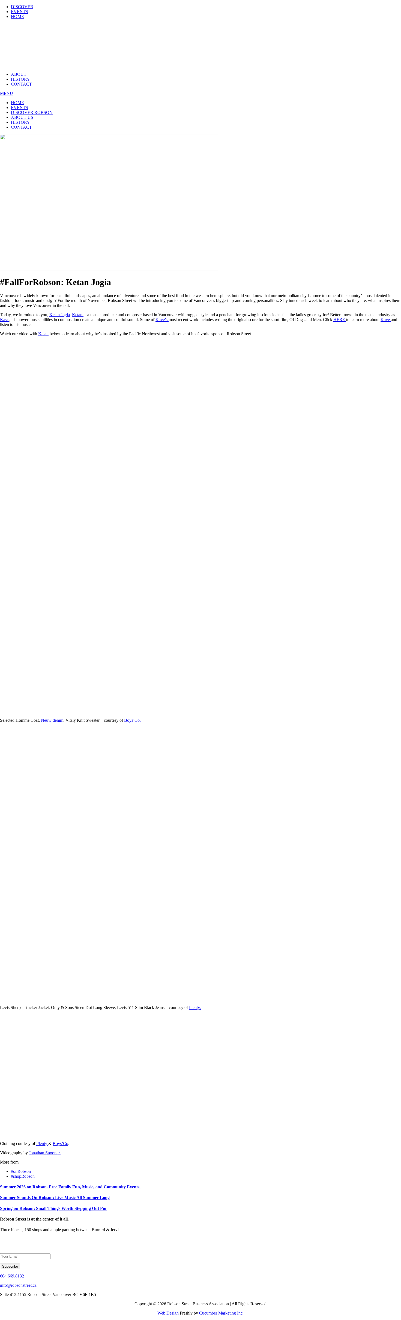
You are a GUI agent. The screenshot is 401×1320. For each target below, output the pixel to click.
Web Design (168, 1313)
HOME (17, 16)
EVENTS (19, 11)
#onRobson (21, 1171)
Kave (4, 319)
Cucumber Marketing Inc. (221, 1313)
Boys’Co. (132, 720)
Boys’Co (60, 1143)
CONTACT (21, 84)
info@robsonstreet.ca (18, 1285)
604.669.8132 (12, 1276)
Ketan (77, 314)
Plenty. (195, 1007)
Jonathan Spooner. (45, 1152)
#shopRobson (23, 1176)
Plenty (42, 1143)
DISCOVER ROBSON (32, 112)
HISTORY (20, 79)
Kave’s (162, 319)
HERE (339, 319)
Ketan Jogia (59, 314)
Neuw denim (52, 720)
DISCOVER (22, 6)
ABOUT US (22, 117)
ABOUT (18, 74)
